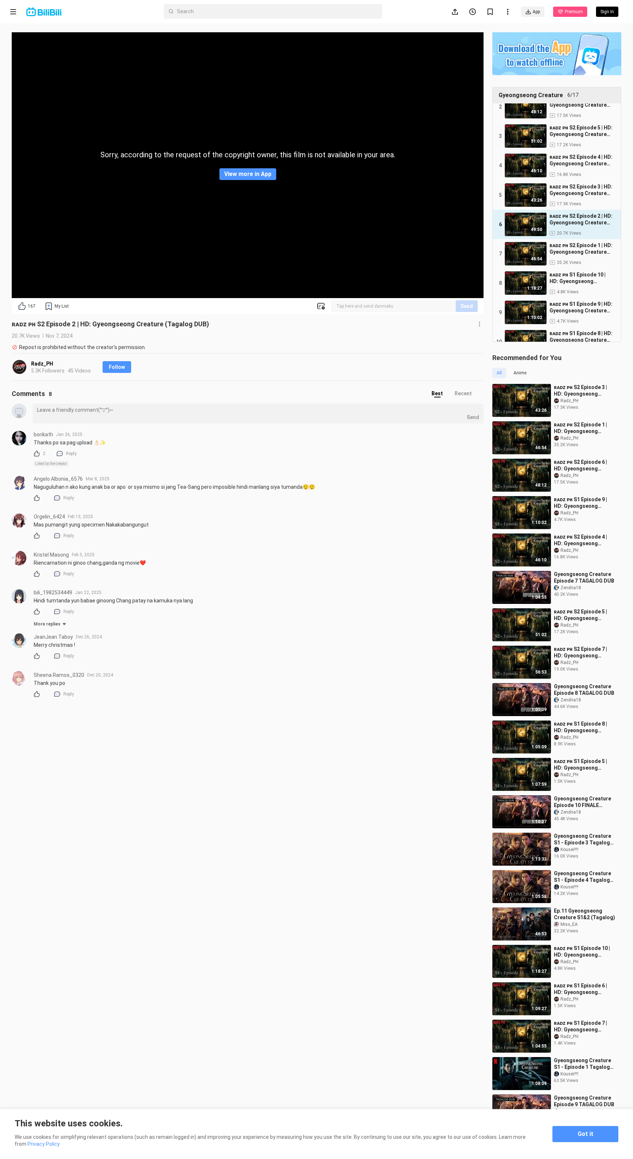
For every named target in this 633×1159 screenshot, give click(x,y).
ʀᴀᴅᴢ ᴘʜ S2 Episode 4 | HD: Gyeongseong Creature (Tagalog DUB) (583, 540)
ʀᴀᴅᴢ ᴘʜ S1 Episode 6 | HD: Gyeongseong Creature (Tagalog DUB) (583, 989)
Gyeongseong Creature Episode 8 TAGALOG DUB (584, 689)
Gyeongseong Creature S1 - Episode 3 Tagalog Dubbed (582, 839)
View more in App (247, 173)
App (536, 11)
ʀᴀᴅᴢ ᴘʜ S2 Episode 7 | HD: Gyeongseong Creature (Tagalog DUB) (583, 652)
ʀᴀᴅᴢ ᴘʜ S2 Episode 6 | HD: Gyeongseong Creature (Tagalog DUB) (583, 465)
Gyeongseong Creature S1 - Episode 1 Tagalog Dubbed (582, 1063)
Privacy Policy (43, 1144)
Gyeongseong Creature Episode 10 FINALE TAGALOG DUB (582, 802)
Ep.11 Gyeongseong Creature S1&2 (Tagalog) (584, 914)
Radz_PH (42, 364)
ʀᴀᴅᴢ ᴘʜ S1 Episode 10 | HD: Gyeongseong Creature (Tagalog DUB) (583, 951)
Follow (117, 367)
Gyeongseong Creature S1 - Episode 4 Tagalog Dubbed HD (582, 876)
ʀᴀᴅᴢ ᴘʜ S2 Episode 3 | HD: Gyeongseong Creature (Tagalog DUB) (583, 390)
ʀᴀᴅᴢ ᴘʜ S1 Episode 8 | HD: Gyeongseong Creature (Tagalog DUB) (583, 727)
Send (466, 306)
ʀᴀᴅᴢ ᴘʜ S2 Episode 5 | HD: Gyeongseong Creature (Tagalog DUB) (583, 615)
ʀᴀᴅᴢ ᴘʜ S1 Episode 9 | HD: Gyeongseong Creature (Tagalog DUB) (583, 502)
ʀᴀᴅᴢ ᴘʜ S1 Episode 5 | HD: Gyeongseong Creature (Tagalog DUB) (583, 764)
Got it (585, 1133)
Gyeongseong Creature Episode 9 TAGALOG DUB (584, 1101)
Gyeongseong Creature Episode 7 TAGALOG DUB (584, 577)
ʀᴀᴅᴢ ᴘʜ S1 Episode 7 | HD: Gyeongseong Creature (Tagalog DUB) (583, 1026)
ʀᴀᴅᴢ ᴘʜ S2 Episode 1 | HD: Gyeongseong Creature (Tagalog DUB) (583, 428)
